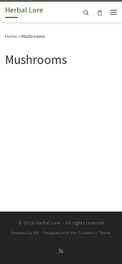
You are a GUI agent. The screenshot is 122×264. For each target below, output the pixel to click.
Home (11, 36)
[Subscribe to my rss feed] (61, 251)
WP (36, 232)
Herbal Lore (48, 223)
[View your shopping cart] (100, 12)
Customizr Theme (94, 232)
